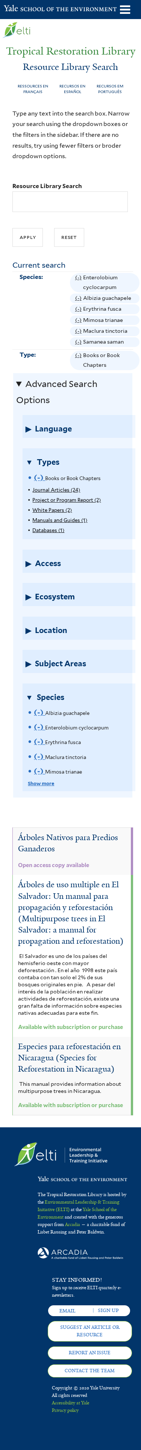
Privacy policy (65, 1410)
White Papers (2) (52, 510)
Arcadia (72, 1225)
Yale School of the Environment (22, 8)
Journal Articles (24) (56, 490)
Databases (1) (48, 530)
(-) (79, 283)
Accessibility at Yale (70, 1403)
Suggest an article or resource (90, 1331)
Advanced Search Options (57, 392)
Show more (41, 783)
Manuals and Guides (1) (59, 520)
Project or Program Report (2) (66, 500)
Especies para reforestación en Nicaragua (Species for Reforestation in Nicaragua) (69, 1057)
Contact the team (90, 1371)
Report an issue (90, 1353)
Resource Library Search (47, 186)
